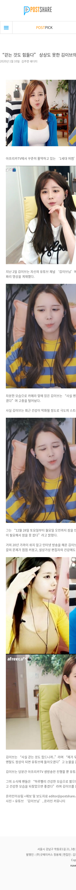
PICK (44, 27)
